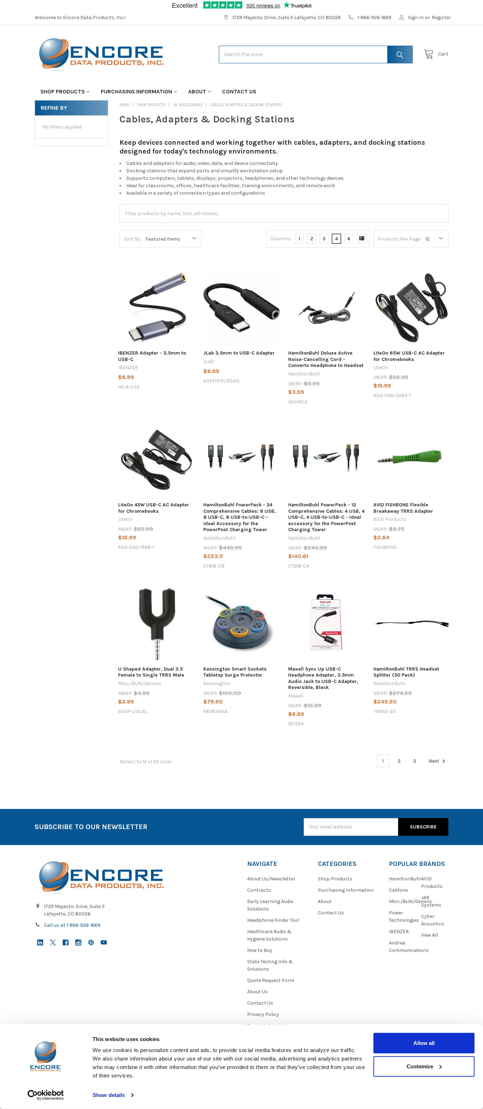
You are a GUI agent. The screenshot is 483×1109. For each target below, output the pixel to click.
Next (434, 761)
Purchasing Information (136, 91)
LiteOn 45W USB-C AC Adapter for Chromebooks (153, 508)
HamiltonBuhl (405, 879)
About (197, 91)
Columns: (281, 239)
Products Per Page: (399, 239)
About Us (257, 992)
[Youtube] (103, 942)
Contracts (259, 890)
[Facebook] (65, 942)
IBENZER (399, 932)
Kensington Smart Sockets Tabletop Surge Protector (235, 672)
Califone (398, 890)
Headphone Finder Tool (273, 920)
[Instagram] (78, 942)
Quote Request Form (270, 980)
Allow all (424, 1043)
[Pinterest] (91, 942)
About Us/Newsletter (271, 879)
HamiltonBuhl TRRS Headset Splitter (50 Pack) (406, 672)
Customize (420, 1066)
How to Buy (259, 950)
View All (429, 935)
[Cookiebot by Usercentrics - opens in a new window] (46, 1095)
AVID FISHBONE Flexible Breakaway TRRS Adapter (403, 508)
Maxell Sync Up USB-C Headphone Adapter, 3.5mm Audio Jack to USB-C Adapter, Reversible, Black (323, 678)
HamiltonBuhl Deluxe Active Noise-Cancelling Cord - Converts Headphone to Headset (325, 359)
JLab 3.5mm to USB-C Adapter (239, 353)
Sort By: (132, 239)
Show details (109, 1095)
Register (441, 18)
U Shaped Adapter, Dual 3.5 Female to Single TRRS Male (151, 672)
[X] (52, 942)
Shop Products (62, 91)
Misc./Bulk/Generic (410, 901)
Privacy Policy (263, 1014)
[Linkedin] (40, 942)
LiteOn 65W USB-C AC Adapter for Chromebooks (409, 356)
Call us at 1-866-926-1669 (72, 925)
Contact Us (239, 91)
